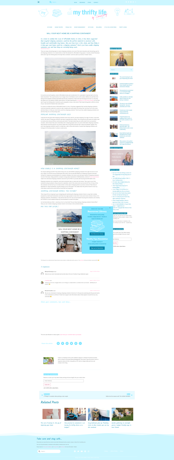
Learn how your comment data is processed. (70, 334)
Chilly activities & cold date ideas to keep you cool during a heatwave (126, 98)
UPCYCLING (90, 27)
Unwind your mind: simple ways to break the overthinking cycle (126, 112)
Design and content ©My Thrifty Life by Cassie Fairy (87, 457)
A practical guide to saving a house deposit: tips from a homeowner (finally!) (126, 85)
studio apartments (94, 177)
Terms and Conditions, (47, 446)
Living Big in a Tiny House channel (85, 100)
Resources (82, 2)
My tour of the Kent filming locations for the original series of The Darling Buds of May (122, 174)
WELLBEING (99, 27)
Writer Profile (114, 451)
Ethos (89, 2)
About (121, 451)
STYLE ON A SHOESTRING (110, 27)
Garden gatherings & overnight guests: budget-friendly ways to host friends (121, 425)
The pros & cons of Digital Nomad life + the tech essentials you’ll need (126, 105)
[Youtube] (131, 2)
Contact (96, 2)
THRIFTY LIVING (123, 27)
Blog (75, 2)
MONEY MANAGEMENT (79, 27)
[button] (38, 2)
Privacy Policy (56, 446)
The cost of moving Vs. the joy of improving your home (51, 424)
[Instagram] (135, 2)
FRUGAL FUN (69, 27)
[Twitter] (129, 2)
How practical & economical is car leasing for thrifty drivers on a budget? (126, 92)
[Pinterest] (133, 2)
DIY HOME (49, 27)
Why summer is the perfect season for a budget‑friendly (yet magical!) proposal (126, 143)
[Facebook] (126, 2)
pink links (82, 260)
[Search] (131, 70)
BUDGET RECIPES (59, 27)
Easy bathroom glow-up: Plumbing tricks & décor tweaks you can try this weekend (98, 425)
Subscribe (114, 243)
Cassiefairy (47, 280)
